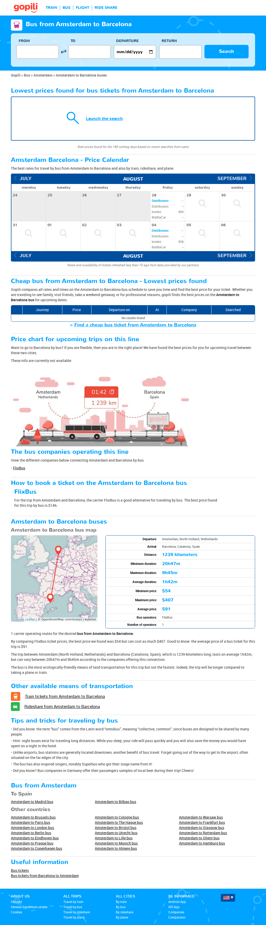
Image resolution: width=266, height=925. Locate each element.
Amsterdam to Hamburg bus (202, 843)
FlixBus (19, 467)
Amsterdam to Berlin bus (31, 832)
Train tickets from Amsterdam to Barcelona (65, 696)
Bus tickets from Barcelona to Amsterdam (45, 875)
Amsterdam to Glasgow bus (201, 827)
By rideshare (124, 912)
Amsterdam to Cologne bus (117, 817)
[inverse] (63, 51)
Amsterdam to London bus (32, 827)
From (24, 40)
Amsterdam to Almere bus (116, 848)
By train (121, 902)
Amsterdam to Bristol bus (115, 827)
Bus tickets (20, 870)
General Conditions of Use (29, 907)
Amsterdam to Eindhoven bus (35, 837)
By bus (120, 907)
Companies (176, 912)
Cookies (16, 912)
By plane (122, 917)
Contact (16, 902)
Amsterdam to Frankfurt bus (202, 822)
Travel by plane (74, 917)
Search (226, 51)
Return (169, 40)
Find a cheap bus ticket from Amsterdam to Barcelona (135, 325)
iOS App (173, 907)
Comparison (176, 917)
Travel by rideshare (76, 912)
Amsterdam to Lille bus (113, 837)
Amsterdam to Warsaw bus (201, 817)
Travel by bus (72, 907)
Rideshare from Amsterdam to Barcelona (62, 706)
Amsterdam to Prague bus (32, 843)
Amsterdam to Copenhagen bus (36, 848)
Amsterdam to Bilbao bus (115, 801)
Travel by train (73, 902)
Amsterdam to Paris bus (30, 822)
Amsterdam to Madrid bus (32, 801)
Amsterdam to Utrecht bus (116, 832)
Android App (177, 902)
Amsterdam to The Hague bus (119, 822)
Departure (127, 40)
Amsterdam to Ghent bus (199, 837)
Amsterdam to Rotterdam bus (203, 832)
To (73, 40)
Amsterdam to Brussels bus (33, 817)
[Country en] (228, 898)
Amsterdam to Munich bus (116, 843)
